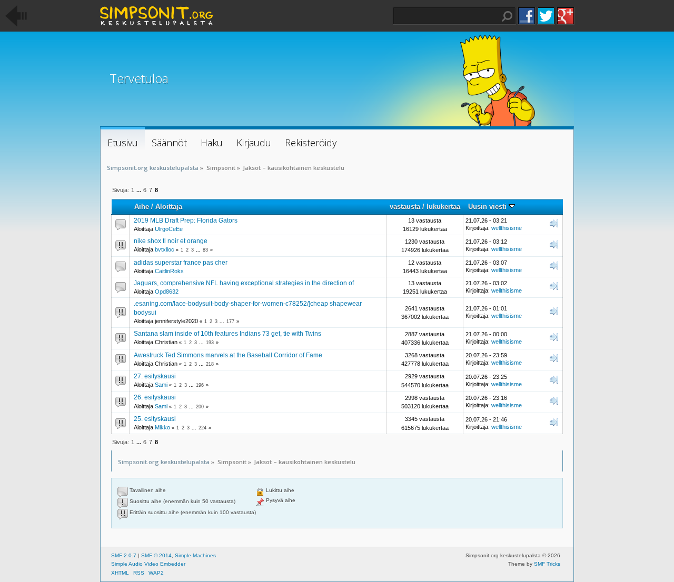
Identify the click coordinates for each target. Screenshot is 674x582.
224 (202, 427)
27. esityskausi (155, 376)
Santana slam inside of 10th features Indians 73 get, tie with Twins (227, 333)
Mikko (162, 427)
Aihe (141, 206)
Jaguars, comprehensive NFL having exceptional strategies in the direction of (244, 283)
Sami (161, 385)
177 (230, 321)
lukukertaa (443, 206)
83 (205, 250)
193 (210, 342)
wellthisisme (506, 228)
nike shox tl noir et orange (170, 241)
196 (200, 385)
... (139, 190)
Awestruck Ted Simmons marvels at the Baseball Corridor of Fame (228, 355)
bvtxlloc (164, 249)
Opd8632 (167, 291)
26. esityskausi (155, 397)
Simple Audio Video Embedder (148, 564)
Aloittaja (168, 206)
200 (200, 406)
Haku (507, 16)
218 (210, 364)
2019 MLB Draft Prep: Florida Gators (185, 220)
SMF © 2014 (156, 555)
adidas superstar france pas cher (180, 262)
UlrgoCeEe (169, 229)
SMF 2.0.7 (123, 555)
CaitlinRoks (169, 271)
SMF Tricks (547, 564)
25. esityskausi (155, 419)
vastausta (405, 206)
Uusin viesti (488, 206)
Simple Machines (195, 555)
